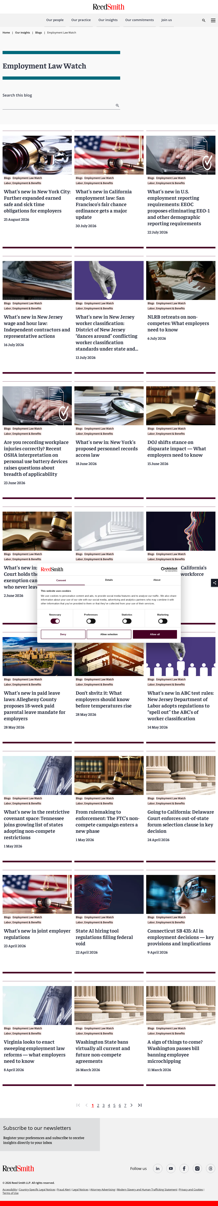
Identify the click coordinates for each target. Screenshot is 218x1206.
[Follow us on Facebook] (184, 1168)
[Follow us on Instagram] (197, 1168)
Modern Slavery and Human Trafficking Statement (147, 1189)
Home (6, 32)
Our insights (108, 20)
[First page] (78, 1105)
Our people (55, 20)
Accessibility (10, 1189)
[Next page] (131, 1105)
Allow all (155, 634)
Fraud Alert (64, 1189)
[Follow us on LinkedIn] (157, 1168)
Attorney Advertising (102, 1189)
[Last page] (140, 1105)
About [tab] (156, 579)
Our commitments (139, 20)
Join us (167, 20)
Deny (63, 634)
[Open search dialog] (204, 20)
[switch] (91, 621)
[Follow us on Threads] (210, 1168)
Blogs (38, 32)
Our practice (81, 20)
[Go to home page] (109, 7)
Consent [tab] (61, 580)
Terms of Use (11, 1193)
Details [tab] (109, 579)
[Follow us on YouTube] (171, 1168)
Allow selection (109, 634)
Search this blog (17, 95)
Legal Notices (80, 1189)
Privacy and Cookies (191, 1189)
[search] (117, 105)
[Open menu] (213, 20)
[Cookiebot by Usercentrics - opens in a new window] (163, 569)
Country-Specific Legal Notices (37, 1189)
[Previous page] (86, 1105)
